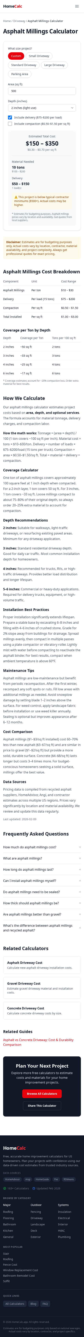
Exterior (36, 1237)
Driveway (19, 21)
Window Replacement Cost (20, 1270)
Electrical (64, 1218)
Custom (16, 56)
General (8, 1237)
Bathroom (9, 1224)
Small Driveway (39, 56)
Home (12, 6)
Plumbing (64, 1237)
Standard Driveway (23, 65)
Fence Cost (10, 1264)
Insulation (64, 1212)
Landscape (38, 1224)
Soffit (6, 1281)
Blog (33, 1304)
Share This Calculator (42, 1105)
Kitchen (8, 1230)
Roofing (8, 1212)
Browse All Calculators (42, 1093)
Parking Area (19, 74)
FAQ (45, 1304)
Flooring (8, 1218)
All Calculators (14, 1304)
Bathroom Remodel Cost (19, 1275)
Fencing (36, 1212)
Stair (6, 1253)
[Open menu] (77, 6)
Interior (63, 1224)
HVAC (61, 1230)
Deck (34, 1230)
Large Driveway (54, 65)
